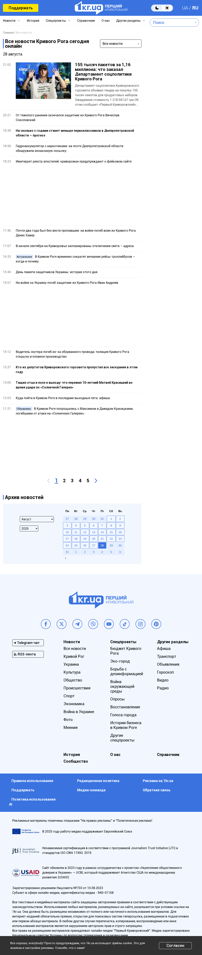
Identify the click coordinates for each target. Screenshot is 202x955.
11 (75, 532)
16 (120, 532)
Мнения (71, 727)
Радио (163, 688)
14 (102, 532)
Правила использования (32, 781)
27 (93, 545)
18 (76, 538)
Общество (73, 680)
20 (93, 538)
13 (93, 532)
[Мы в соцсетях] (46, 624)
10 (67, 532)
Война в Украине (79, 711)
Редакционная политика (98, 781)
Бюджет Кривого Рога (125, 651)
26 (84, 545)
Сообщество (76, 761)
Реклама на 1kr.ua (158, 781)
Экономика (74, 703)
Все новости (75, 648)
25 (76, 545)
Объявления (168, 664)
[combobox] (171, 22)
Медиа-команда (91, 790)
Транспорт (166, 656)
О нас (106, 21)
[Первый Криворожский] (101, 8)
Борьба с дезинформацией (126, 671)
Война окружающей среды (122, 686)
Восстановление (125, 707)
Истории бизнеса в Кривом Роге (125, 725)
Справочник (86, 21)
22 (111, 538)
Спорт (69, 696)
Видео (162, 680)
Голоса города (123, 714)
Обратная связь (156, 790)
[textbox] (171, 22)
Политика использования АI (32, 801)
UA (185, 8)
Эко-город (120, 661)
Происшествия (77, 688)
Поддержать (20, 8)
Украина (71, 664)
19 (84, 538)
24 (67, 545)
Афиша (164, 648)
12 (84, 532)
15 (111, 532)
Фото (68, 719)
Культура (72, 672)
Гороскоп (165, 672)
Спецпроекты (56, 21)
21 (102, 538)
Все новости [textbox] (113, 43)
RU (195, 8)
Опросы (117, 699)
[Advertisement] (72, 194)
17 (67, 538)
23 (120, 538)
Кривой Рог (74, 656)
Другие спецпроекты (122, 738)
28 (102, 545)
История (33, 21)
